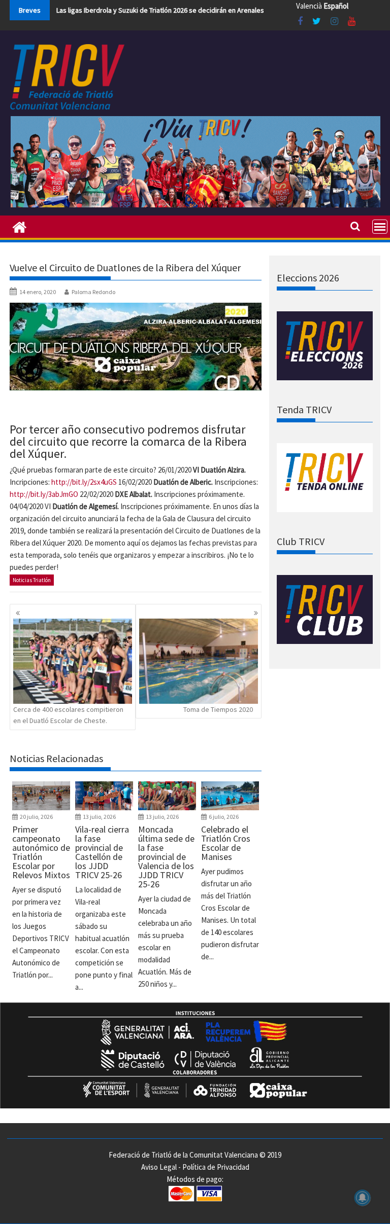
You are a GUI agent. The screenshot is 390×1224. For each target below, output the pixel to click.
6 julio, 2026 (224, 816)
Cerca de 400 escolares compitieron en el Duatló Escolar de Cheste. (68, 715)
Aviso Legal (159, 1167)
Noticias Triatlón (32, 580)
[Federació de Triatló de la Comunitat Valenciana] (19, 226)
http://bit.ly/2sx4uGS (84, 482)
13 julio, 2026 (99, 816)
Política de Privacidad (215, 1167)
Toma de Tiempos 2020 (218, 709)
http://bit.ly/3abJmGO (44, 494)
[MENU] (379, 227)
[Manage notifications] (362, 1198)
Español (335, 6)
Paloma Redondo (93, 292)
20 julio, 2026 (36, 816)
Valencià (309, 6)
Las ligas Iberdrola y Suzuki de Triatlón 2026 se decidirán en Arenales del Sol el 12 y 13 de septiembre (209, 10)
